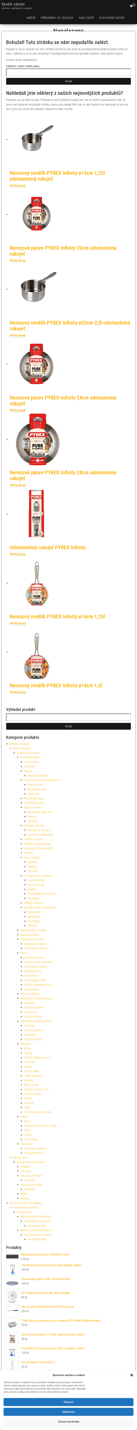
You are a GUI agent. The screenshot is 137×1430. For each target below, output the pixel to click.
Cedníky (31, 862)
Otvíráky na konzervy (39, 830)
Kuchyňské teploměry (39, 812)
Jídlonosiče (30, 1012)
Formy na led (31, 762)
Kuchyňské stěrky (34, 803)
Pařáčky (32, 866)
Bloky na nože (35, 784)
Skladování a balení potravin (36, 998)
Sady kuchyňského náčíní (38, 848)
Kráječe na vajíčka (37, 775)
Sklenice (29, 1103)
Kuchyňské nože (36, 789)
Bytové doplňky (21, 748)
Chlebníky (29, 1003)
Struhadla (33, 898)
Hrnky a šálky (31, 1071)
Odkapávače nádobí (35, 944)
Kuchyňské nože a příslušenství (42, 780)
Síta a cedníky (32, 857)
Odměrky (32, 821)
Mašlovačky (34, 912)
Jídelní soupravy (33, 1075)
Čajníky (28, 1053)
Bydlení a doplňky (19, 744)
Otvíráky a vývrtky (34, 825)
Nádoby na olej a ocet (36, 1089)
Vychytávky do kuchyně (37, 1221)
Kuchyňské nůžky (34, 798)
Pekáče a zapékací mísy (38, 984)
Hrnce (27, 1121)
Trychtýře (32, 871)
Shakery (28, 853)
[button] (131, 1375)
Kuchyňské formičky (35, 966)
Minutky (31, 816)
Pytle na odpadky (30, 993)
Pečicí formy (31, 975)
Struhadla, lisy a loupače (38, 875)
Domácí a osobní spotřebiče (26, 1203)
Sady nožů (86, 18)
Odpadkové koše (29, 935)
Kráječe (28, 771)
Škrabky (32, 889)
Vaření (30, 18)
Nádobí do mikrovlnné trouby (40, 1125)
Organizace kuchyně (32, 939)
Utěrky (24, 1194)
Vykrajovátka (31, 989)
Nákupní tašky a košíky (33, 930)
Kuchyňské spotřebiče (26, 1207)
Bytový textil (20, 1157)
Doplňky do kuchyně (28, 753)
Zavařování (26, 1144)
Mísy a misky (31, 1084)
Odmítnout (68, 1411)
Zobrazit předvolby (68, 1421)
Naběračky (33, 916)
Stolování (25, 1044)
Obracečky (33, 921)
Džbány (28, 1066)
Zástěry (24, 1198)
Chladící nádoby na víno (37, 1057)
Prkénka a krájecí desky (37, 844)
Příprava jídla (24, 1212)
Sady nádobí (31, 1139)
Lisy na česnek (36, 880)
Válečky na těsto (33, 903)
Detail (22, 185)
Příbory (28, 1098)
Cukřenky (29, 1062)
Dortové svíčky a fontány (38, 962)
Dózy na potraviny (34, 1007)
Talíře (27, 1107)
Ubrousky (25, 1171)
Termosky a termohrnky (37, 1112)
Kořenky (28, 1080)
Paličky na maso (33, 839)
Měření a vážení (33, 807)
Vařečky (32, 925)
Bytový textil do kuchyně (30, 1162)
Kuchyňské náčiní (111, 18)
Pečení (24, 953)
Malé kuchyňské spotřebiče (36, 1216)
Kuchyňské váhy (36, 1225)
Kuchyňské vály (33, 971)
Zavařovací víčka (33, 1153)
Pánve (27, 1130)
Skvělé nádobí (13, 4)
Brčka (27, 1048)
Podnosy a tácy (33, 1094)
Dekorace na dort (34, 957)
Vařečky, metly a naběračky (39, 907)
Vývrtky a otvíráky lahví (40, 835)
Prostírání (29, 1180)
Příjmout (68, 1402)
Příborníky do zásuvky (57, 18)
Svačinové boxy (33, 1016)
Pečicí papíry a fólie (35, 980)
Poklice (28, 1135)
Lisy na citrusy (35, 884)
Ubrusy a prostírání (31, 1175)
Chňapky (25, 1166)
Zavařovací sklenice (35, 1148)
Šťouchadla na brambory (41, 893)
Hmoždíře (29, 766)
